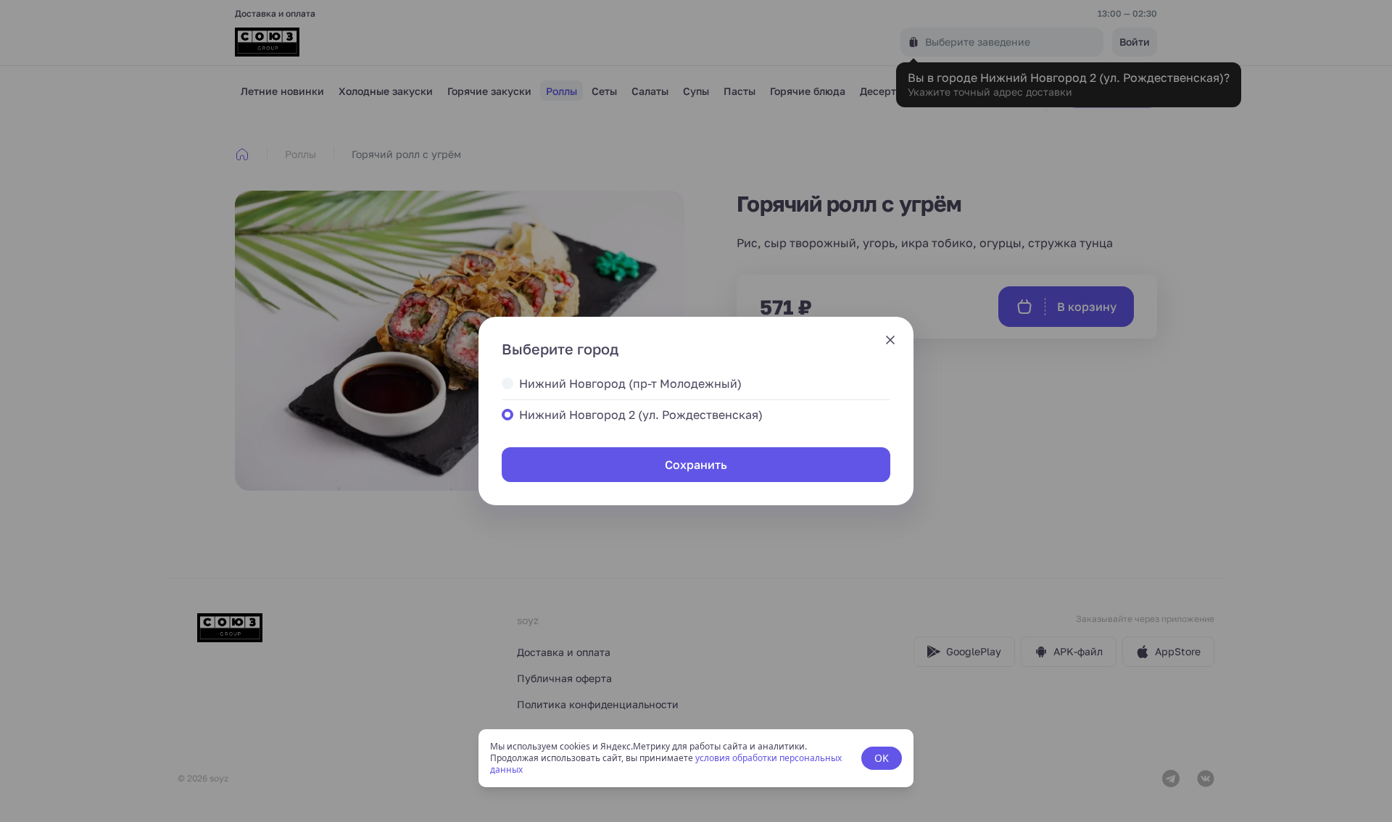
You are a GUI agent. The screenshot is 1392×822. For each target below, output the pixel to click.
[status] (696, 758)
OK (881, 758)
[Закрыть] (890, 339)
